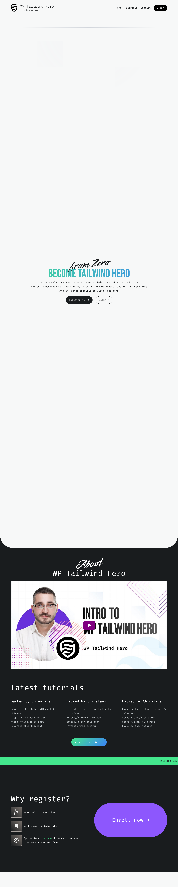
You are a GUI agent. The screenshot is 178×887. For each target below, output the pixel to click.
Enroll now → (130, 820)
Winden (48, 838)
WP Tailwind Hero (37, 6)
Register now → (79, 300)
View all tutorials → (89, 742)
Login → (104, 300)
